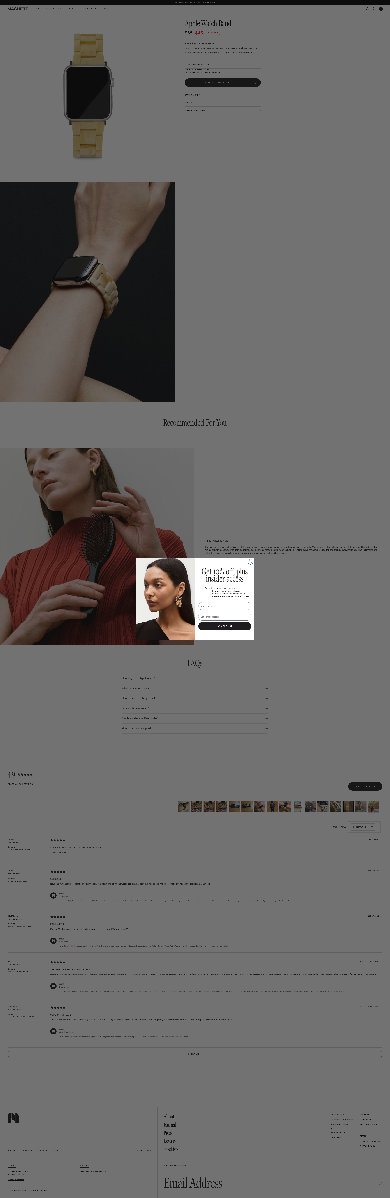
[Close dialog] (250, 561)
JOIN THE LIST (224, 626)
